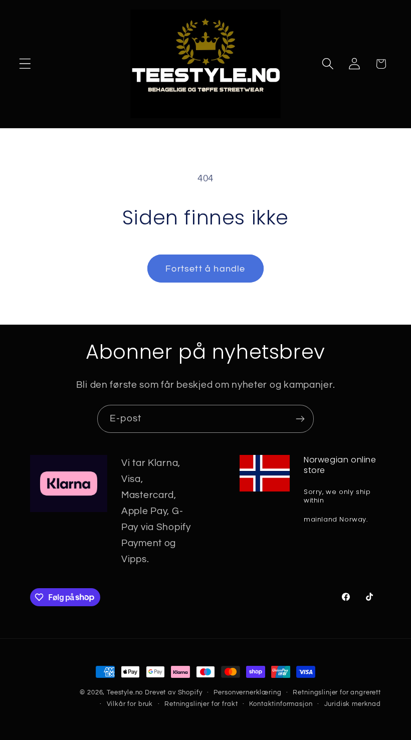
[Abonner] (300, 419)
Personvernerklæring (247, 692)
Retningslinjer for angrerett (337, 692)
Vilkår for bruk (130, 703)
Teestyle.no (125, 692)
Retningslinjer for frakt (201, 703)
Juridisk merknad (352, 703)
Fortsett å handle (205, 269)
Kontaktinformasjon (280, 703)
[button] (25, 64)
